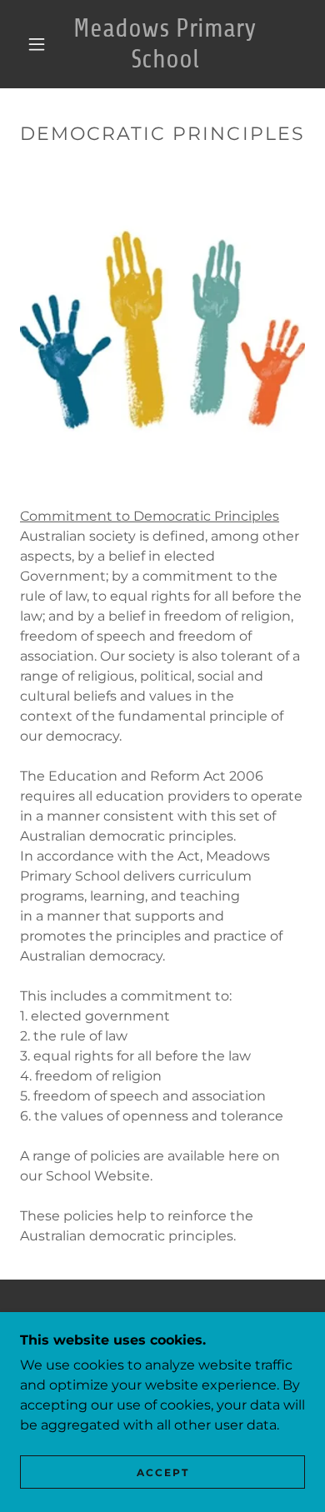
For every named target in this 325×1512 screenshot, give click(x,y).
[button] (36, 44)
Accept (163, 1472)
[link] (165, 44)
